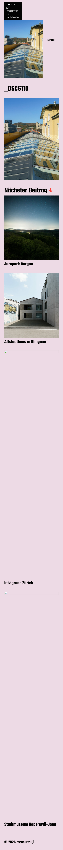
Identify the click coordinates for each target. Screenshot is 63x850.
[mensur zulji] (23, 11)
